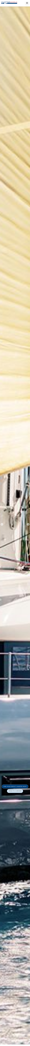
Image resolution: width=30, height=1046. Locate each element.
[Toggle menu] (27, 3)
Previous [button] (2, 524)
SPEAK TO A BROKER (15, 791)
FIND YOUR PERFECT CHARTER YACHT (15, 786)
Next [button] (28, 524)
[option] (15, 523)
